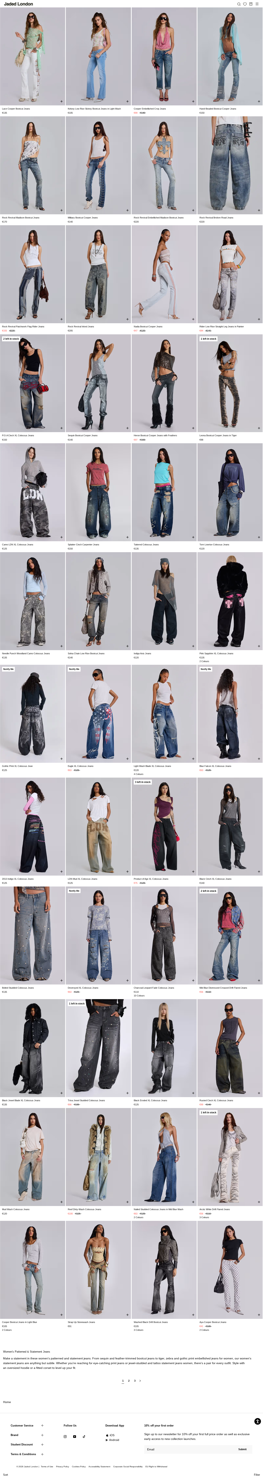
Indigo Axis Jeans (142, 653)
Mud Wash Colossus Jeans (16, 1209)
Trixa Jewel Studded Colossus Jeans (86, 1100)
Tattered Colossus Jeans (146, 544)
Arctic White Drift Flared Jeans (215, 1209)
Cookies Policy (79, 1466)
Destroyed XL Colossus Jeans (83, 988)
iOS (112, 1435)
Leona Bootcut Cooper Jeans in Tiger (218, 435)
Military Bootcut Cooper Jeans (83, 217)
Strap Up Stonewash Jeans (81, 1322)
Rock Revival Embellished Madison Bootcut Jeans (159, 217)
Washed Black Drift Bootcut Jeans (151, 1322)
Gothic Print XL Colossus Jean (17, 766)
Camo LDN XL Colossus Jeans (17, 544)
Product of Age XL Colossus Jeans (151, 879)
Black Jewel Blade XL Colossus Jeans (21, 1100)
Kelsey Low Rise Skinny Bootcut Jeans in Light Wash (94, 108)
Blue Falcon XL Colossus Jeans (215, 766)
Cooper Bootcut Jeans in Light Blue (19, 1322)
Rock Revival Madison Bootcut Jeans (20, 217)
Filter (257, 1474)
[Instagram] (65, 1436)
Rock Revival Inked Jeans (81, 326)
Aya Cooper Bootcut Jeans (213, 1322)
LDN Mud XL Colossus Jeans (82, 879)
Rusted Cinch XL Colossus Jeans (216, 1100)
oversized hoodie (18, 1367)
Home (7, 1402)
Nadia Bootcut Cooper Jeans (148, 326)
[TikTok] (84, 1436)
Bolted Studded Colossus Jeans (18, 988)
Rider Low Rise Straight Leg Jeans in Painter (222, 326)
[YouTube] (74, 1436)
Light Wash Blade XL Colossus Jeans (152, 766)
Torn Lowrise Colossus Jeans (214, 544)
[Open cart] (251, 4)
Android (114, 1440)
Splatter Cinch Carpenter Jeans (83, 544)
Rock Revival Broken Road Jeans (216, 217)
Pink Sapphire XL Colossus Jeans (216, 653)
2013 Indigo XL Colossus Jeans (18, 879)
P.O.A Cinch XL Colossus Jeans (18, 435)
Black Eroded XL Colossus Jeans (150, 1100)
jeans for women (222, 1358)
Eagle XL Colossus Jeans (80, 766)
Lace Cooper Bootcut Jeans (16, 108)
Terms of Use (47, 1466)
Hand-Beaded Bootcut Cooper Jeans (218, 108)
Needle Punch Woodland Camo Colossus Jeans (26, 653)
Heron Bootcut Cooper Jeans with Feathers (155, 435)
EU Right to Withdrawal (156, 1466)
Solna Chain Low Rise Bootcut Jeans (86, 653)
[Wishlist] (245, 4)
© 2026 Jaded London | (28, 1466)
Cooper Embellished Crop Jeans (150, 108)
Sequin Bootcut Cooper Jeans (83, 435)
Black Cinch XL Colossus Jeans (216, 879)
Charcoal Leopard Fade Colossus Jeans (154, 988)
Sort (5, 1474)
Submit (242, 1449)
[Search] (239, 4)
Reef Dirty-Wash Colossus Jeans (84, 1209)
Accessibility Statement (99, 1466)
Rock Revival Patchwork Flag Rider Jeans (23, 326)
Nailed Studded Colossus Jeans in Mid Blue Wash (158, 1209)
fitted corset (43, 1367)
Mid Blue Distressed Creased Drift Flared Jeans (223, 988)
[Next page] (140, 1382)
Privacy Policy (62, 1466)
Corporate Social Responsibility (128, 1466)
